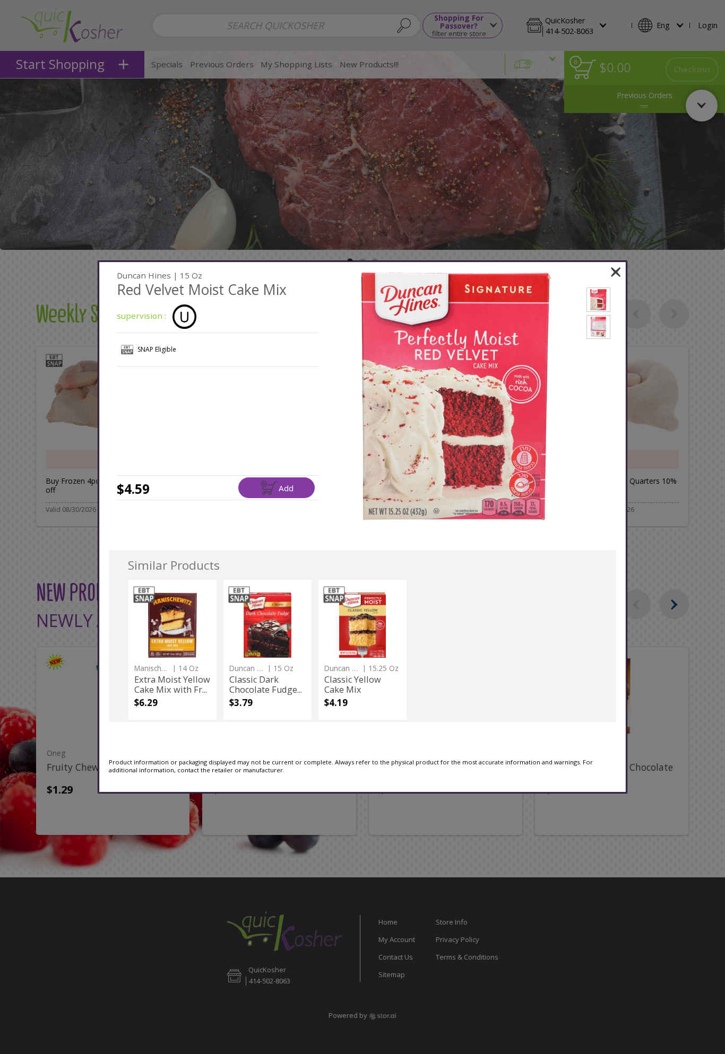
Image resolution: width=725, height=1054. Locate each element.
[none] (172, 650)
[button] (456, 396)
